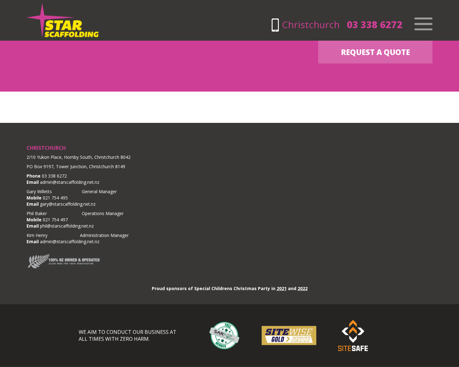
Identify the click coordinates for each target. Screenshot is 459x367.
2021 (282, 288)
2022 (303, 288)
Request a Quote (375, 52)
